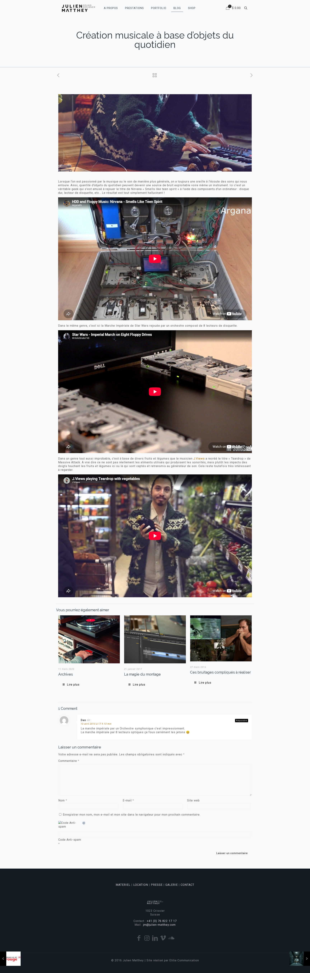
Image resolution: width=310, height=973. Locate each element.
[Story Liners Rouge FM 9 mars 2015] (10, 959)
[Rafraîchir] (84, 823)
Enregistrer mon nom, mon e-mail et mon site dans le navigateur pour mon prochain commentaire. (131, 814)
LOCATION (140, 884)
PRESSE (157, 884)
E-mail (128, 800)
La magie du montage (142, 674)
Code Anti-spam (69, 839)
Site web (193, 800)
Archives (65, 674)
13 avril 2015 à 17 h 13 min (96, 724)
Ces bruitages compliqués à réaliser (220, 672)
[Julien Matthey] (78, 8)
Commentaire (68, 761)
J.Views (199, 458)
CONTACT (187, 884)
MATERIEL (123, 884)
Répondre (241, 720)
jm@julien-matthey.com (159, 924)
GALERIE (171, 884)
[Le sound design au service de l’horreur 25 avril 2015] (299, 959)
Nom (62, 800)
